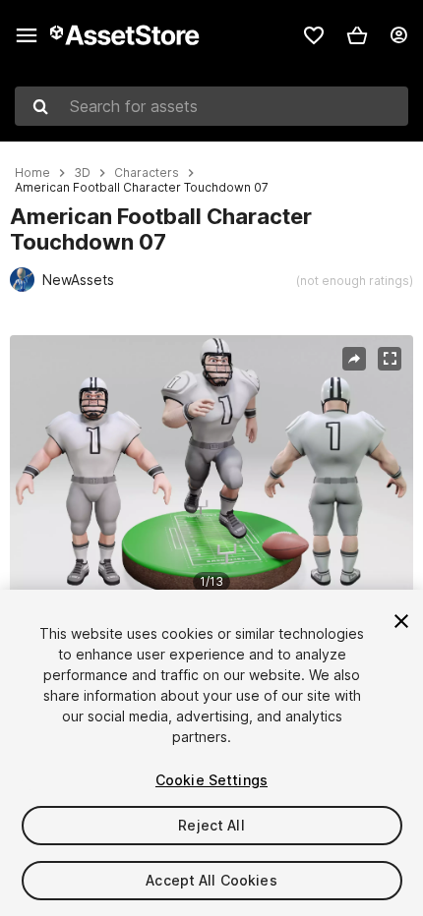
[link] (314, 35)
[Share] (354, 359)
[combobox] (211, 106)
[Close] (401, 621)
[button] (357, 35)
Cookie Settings (211, 780)
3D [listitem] (82, 173)
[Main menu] (26, 35)
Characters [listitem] (146, 173)
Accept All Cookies (211, 880)
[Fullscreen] (389, 359)
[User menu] (398, 35)
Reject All (211, 825)
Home (32, 173)
